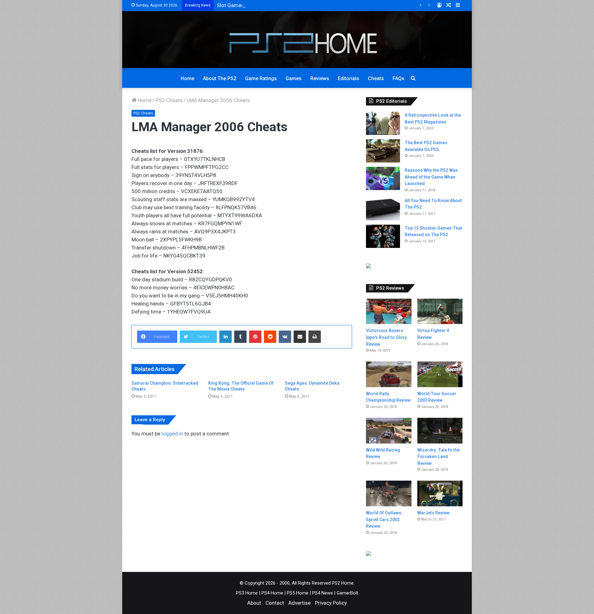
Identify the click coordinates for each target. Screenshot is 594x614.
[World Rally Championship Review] (388, 374)
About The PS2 (219, 78)
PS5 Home (297, 593)
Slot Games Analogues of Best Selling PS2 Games (275, 5)
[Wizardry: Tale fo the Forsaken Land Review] (440, 430)
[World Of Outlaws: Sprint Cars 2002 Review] (388, 493)
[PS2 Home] (297, 40)
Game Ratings (261, 78)
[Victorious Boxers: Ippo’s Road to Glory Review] (388, 311)
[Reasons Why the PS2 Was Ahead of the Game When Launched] (383, 178)
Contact (274, 603)
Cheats (376, 78)
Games (294, 78)
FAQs (398, 78)
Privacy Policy (331, 603)
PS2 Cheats (169, 100)
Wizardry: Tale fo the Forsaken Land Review (438, 457)
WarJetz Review (433, 512)
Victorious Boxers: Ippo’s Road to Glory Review (386, 337)
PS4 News (322, 593)
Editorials (348, 78)
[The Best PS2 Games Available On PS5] (383, 150)
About (254, 603)
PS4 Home (272, 593)
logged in (172, 433)
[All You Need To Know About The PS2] (383, 208)
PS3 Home (247, 593)
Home (187, 78)
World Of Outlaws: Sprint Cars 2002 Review (384, 519)
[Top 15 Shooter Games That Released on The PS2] (383, 236)
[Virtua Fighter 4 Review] (440, 311)
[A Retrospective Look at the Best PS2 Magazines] (383, 123)
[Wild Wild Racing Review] (388, 430)
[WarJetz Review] (440, 493)
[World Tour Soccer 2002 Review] (440, 374)
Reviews (319, 78)
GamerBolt (347, 593)
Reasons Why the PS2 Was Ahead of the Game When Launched (431, 177)
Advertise (299, 603)
